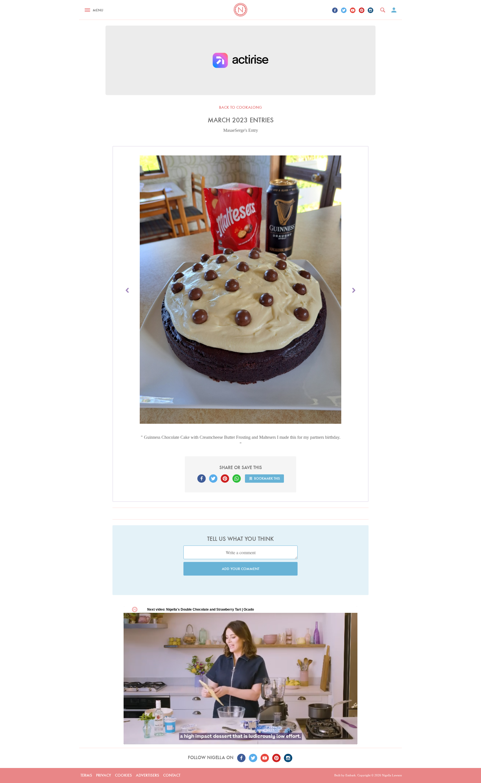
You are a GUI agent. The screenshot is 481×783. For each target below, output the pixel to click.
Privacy (103, 775)
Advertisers (147, 775)
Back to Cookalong (240, 107)
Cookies (123, 775)
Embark (350, 775)
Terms (86, 775)
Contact (171, 775)
